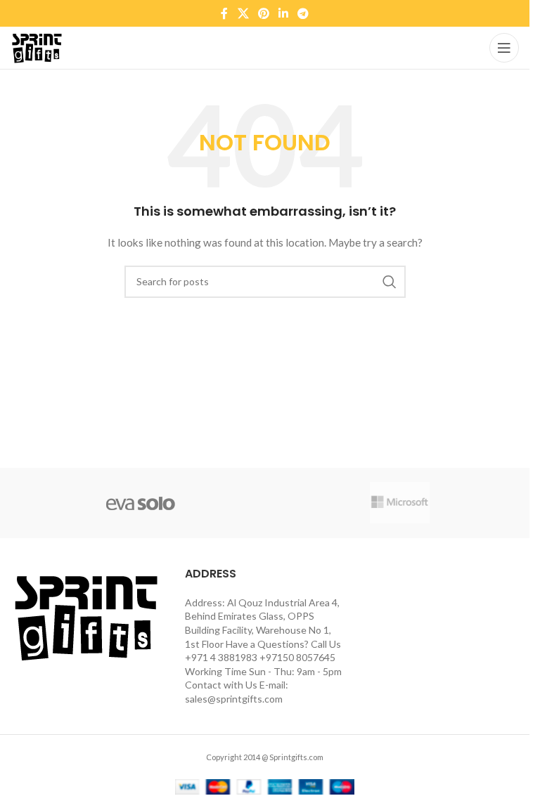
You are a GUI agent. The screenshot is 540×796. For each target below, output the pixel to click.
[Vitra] (140, 503)
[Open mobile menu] (504, 48)
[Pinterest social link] (263, 13)
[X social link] (243, 13)
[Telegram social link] (303, 13)
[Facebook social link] (224, 13)
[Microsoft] (399, 503)
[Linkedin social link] (283, 13)
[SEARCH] (389, 282)
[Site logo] (37, 47)
